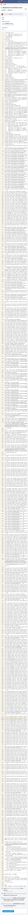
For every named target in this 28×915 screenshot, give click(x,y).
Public (10, 10)
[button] (27, 1)
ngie (10, 14)
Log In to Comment (8, 911)
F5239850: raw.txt (9, 23)
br (4, 898)
